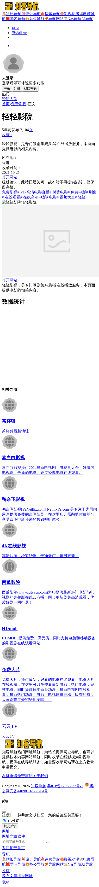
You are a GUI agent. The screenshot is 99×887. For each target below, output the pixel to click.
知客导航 (38, 786)
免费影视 (18, 104)
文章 (13, 836)
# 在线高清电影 (33, 197)
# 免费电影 (77, 192)
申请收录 (19, 33)
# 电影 (51, 197)
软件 (21, 836)
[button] (6, 831)
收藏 (7, 135)
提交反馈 (10, 826)
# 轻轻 (80, 197)
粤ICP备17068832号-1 (65, 786)
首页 (15, 28)
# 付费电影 (59, 192)
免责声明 (25, 776)
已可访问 (15, 820)
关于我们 (40, 776)
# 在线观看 (11, 197)
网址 (6, 836)
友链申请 (9, 776)
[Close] (4, 812)
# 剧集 (91, 192)
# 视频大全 (66, 197)
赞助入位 (9, 99)
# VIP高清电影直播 (33, 192)
